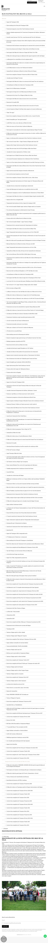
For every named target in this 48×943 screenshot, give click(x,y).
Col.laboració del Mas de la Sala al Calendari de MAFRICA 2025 (21, 313)
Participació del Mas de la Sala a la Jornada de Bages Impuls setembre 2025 (25, 196)
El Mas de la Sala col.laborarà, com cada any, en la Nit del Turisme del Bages (25, 298)
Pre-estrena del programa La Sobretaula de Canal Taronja (20, 210)
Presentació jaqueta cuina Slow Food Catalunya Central (20, 29)
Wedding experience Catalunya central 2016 (17, 737)
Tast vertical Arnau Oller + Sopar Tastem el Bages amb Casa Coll (22, 141)
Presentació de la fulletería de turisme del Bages (18, 625)
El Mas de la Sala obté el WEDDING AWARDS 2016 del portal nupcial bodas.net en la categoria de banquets (25, 765)
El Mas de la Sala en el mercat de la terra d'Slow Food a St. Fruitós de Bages (25, 310)
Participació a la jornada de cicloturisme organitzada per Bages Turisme (24, 129)
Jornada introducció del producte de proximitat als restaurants (22, 351)
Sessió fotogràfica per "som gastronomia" (16, 119)
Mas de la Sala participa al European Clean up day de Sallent (21, 575)
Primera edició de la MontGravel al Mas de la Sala (18, 218)
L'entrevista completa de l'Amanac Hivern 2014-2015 (19, 804)
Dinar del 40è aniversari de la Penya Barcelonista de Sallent (21, 512)
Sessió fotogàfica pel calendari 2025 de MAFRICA (18, 362)
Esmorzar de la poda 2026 (12, 102)
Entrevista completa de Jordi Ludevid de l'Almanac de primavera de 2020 (24, 601)
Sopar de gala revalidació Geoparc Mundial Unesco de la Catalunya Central (25, 400)
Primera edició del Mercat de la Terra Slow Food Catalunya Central (23, 407)
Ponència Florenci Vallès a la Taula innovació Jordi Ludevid (21, 404)
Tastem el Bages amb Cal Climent (14, 666)
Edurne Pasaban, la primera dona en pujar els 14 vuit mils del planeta (23, 490)
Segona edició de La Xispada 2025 (14, 199)
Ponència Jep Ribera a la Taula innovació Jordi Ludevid (20, 393)
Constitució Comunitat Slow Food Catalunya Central (19, 526)
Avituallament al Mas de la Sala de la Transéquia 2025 (19, 274)
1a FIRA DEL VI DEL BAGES (13, 611)
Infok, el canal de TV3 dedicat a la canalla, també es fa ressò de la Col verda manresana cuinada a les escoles (25, 566)
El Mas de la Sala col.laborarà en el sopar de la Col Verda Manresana (23, 295)
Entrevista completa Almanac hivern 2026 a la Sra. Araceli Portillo (23, 116)
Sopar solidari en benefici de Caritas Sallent (17, 642)
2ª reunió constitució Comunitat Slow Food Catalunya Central (21, 516)
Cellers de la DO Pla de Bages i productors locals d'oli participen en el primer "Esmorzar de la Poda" (25, 709)
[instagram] (42, 1)
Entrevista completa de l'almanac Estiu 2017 (17, 677)
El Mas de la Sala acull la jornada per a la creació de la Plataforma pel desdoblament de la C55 (23, 420)
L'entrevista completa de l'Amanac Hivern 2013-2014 (19, 818)
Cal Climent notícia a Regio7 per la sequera (17, 461)
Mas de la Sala (24, 934)
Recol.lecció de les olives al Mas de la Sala (16, 344)
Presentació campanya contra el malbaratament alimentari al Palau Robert (25, 192)
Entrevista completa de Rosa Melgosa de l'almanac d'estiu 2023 (22, 547)
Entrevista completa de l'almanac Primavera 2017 (18, 701)
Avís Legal (29, 934)
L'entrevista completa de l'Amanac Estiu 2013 (17, 825)
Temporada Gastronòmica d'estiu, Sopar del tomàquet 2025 (20, 203)
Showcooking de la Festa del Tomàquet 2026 (17, 25)
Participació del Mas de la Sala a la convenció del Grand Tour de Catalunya (24, 81)
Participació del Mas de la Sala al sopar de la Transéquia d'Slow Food (23, 277)
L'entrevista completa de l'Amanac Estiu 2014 (17, 811)
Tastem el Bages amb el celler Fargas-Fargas (17, 670)
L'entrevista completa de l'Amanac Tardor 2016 (18, 751)
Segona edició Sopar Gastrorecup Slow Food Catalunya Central (21, 145)
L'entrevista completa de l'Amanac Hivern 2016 (18, 716)
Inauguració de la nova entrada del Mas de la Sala (17, 761)
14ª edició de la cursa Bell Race (14, 331)
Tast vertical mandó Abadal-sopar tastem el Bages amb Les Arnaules (23, 206)
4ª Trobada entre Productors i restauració (16, 537)
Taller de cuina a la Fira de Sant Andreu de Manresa (19, 126)
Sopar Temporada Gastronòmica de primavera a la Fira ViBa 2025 (22, 232)
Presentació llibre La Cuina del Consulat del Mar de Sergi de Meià (22, 483)
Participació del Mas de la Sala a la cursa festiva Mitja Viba (21, 228)
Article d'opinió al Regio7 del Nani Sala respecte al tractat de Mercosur (24, 109)
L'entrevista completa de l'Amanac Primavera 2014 (19, 814)
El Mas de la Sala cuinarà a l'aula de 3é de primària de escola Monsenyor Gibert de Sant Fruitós (26, 579)
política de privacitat (15, 923)
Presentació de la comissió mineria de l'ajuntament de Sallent (21, 225)
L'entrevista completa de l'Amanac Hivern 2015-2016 (19, 790)
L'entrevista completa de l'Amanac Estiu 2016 (17, 758)
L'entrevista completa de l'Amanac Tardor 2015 (18, 794)
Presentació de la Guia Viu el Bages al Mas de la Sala (19, 95)
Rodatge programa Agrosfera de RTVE (15, 341)
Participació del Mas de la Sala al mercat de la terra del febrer (21, 98)
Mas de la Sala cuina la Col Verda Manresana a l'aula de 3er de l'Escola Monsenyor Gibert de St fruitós (23, 571)
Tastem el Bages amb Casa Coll (14, 649)
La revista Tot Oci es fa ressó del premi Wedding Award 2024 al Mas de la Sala (25, 281)
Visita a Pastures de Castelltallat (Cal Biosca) (17, 776)
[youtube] (41, 1)
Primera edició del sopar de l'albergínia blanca (18, 369)
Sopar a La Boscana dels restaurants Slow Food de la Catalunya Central (23, 138)
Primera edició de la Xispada (13, 372)
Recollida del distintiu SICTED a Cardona (16, 780)
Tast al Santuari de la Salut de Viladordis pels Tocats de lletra (21, 358)
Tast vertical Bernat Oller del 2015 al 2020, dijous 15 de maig (21, 254)
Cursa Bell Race (10, 472)
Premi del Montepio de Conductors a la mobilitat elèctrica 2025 (22, 189)
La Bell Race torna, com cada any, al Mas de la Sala (18, 123)
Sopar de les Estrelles (11, 744)
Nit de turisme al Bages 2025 (13, 288)
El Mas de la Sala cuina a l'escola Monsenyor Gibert (19, 436)
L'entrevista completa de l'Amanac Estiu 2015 (17, 797)
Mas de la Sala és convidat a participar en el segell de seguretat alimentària (25, 487)
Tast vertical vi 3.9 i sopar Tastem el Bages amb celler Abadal (21, 284)
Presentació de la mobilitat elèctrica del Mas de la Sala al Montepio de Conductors (23, 258)
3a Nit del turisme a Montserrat (14, 734)
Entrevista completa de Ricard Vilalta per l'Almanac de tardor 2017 (23, 663)
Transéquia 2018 (10, 629)
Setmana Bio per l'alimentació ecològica (16, 523)
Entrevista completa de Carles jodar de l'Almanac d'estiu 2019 (21, 604)
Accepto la (12, 923)
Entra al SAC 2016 (10, 720)
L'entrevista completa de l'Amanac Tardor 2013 (18, 821)
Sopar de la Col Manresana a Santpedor (16, 88)
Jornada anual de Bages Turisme (14, 78)
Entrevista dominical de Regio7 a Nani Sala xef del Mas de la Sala (22, 49)
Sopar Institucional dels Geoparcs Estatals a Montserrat (20, 170)
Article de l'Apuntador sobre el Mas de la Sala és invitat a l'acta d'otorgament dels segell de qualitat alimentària (25, 457)
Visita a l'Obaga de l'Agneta (13, 698)
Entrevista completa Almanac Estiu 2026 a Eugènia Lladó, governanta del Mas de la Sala (25, 41)
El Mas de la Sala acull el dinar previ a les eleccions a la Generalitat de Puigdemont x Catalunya (23, 411)
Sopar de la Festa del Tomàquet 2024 (15, 382)
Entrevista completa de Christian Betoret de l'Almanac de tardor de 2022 (24, 594)
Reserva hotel (32, 2)
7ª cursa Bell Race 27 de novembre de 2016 (16, 727)
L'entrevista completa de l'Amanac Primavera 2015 (19, 801)
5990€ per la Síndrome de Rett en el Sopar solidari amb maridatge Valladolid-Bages (25, 479)
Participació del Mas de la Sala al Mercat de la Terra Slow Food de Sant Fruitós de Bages (25, 166)
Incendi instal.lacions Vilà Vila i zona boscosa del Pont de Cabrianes (23, 37)
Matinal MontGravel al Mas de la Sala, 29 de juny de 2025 (20, 244)
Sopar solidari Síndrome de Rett (14, 504)
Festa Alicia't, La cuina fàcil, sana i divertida (17, 687)
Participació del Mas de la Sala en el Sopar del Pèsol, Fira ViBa (21, 52)
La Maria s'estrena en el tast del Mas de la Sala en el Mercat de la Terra (24, 291)
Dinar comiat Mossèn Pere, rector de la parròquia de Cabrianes (21, 465)
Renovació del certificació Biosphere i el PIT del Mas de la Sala (22, 270)
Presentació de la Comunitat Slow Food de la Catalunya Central (22, 494)
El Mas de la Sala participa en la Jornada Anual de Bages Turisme (22, 501)
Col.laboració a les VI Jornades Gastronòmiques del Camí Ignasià (22, 587)
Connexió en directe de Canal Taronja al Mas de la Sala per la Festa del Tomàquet (23, 386)
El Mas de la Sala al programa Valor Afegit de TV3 (18, 429)
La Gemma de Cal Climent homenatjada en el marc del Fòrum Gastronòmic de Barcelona (25, 508)
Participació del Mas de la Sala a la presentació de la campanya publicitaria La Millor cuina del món (25, 214)
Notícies (4, 18)
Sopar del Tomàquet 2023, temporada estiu (16, 533)
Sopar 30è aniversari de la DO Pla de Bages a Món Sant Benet (21, 148)
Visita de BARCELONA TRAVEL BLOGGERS (16, 646)
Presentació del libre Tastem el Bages (15, 608)
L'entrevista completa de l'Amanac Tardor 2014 (18, 807)
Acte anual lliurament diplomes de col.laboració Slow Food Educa (22, 158)
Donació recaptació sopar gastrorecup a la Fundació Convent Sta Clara (23, 337)
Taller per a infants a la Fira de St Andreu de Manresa (19, 327)
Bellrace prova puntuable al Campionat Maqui (17, 653)
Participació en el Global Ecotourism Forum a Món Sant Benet (21, 155)
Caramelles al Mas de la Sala (13, 432)
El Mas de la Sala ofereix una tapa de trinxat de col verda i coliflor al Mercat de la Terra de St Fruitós (26, 134)
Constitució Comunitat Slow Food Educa (16, 416)
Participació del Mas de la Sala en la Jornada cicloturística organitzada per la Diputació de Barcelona (25, 63)
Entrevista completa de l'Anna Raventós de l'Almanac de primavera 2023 (24, 584)
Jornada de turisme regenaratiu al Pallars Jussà (18, 152)
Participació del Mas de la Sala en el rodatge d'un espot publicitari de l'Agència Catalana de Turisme (26, 263)
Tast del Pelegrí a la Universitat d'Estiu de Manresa (19, 550)
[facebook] (38, 1)
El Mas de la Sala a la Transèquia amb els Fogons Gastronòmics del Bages (24, 787)
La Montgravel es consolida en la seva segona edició (19, 59)
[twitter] (40, 1)
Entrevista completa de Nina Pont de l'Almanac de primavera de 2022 (23, 597)
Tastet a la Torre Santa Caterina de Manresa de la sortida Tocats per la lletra (25, 162)
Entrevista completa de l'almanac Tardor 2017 (17, 660)
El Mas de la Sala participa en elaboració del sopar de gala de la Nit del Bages (25, 55)
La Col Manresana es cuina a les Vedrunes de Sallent (19, 67)
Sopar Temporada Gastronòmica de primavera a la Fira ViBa (21, 247)
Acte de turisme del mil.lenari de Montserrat (17, 320)
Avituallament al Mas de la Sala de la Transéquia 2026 (19, 85)
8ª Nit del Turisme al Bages (13, 449)
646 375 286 (35, 0)
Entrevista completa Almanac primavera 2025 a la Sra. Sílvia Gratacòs (23, 267)
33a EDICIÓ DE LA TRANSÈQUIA (14, 705)
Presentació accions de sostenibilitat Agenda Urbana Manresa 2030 (23, 306)
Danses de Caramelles (11, 691)
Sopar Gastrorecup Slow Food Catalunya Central (18, 365)
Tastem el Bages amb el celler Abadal (15, 632)
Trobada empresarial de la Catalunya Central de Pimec (19, 468)
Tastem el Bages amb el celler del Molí (16, 656)
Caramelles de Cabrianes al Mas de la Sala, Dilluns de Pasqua (21, 71)
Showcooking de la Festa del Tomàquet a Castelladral (19, 540)
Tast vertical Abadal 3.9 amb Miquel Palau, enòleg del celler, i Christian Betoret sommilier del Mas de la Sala (26, 302)
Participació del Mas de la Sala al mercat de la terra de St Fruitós (22, 105)
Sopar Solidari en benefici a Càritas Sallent (17, 730)
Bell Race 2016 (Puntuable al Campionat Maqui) (18, 723)
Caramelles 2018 (10, 618)
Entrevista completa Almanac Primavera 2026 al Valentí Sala (21, 74)
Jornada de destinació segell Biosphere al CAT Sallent (19, 348)
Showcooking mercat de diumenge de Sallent (17, 334)
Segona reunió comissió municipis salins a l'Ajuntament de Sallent (23, 355)
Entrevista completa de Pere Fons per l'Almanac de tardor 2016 (22, 747)
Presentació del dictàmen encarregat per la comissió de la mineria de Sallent (25, 45)
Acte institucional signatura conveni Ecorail (17, 174)
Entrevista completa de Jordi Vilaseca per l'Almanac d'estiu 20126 (22, 754)
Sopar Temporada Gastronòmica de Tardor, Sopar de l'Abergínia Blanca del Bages (24, 181)
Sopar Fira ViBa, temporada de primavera (16, 557)
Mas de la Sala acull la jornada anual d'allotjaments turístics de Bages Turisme (25, 240)
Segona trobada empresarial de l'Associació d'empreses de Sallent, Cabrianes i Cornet (25, 33)
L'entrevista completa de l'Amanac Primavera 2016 (19, 783)
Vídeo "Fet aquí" (10, 112)
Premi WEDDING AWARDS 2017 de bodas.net (17, 694)
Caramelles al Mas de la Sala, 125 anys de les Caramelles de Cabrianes (23, 250)
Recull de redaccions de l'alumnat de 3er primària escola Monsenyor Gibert (25, 543)
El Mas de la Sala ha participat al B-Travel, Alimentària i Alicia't (22, 773)
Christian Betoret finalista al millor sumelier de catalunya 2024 (22, 446)
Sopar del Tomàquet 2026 (12, 22)
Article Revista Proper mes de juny (15, 554)
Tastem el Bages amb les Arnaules (14, 673)
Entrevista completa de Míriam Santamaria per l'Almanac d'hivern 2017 (24, 713)
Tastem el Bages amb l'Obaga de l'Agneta (16, 635)
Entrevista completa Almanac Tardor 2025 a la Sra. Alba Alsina (22, 177)
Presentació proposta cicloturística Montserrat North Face (21, 397)
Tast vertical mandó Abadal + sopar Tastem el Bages (19, 221)
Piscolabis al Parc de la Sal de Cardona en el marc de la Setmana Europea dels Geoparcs (25, 561)
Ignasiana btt (9, 530)
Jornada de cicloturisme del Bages (15, 475)
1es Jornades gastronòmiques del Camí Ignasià (18, 740)
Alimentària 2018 (10, 615)
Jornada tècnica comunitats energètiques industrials (19, 185)
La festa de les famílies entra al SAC (15, 684)
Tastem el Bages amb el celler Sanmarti (16, 680)
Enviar (5, 926)
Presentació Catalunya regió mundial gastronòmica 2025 (20, 317)
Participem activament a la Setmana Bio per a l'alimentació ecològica (23, 769)
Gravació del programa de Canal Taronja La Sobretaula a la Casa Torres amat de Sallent (25, 236)
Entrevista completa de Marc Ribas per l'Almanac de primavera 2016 (23, 622)
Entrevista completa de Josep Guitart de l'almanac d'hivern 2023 (22, 591)
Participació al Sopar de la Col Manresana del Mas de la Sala (21, 91)
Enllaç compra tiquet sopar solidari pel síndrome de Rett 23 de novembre (24, 497)
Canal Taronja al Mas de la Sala (14, 453)
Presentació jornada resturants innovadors (17, 324)
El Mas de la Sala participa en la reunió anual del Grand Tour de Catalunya (24, 439)
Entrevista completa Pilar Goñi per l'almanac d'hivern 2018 (21, 639)
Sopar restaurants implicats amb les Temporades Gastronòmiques (22, 519)
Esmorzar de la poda (11, 443)
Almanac (5, 828)
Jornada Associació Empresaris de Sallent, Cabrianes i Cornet (21, 390)
